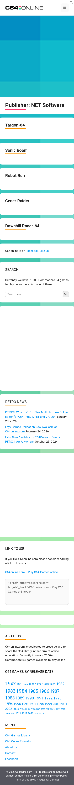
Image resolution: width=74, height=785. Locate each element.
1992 (48, 698)
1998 (40, 704)
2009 (48, 709)
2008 (43, 709)
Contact (10, 753)
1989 (19, 698)
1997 (32, 704)
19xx (10, 683)
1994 (9, 704)
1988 (10, 697)
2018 (7, 713)
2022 (24, 713)
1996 (25, 704)
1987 (55, 691)
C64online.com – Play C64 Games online (31, 572)
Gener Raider (17, 200)
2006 (33, 709)
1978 (31, 684)
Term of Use (22, 779)
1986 (44, 691)
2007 (38, 709)
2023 (30, 713)
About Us (11, 747)
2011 (58, 709)
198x (20, 684)
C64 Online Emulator (18, 741)
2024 (36, 713)
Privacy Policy (59, 775)
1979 (38, 684)
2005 (27, 709)
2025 (41, 713)
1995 (17, 704)
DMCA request (39, 779)
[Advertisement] (37, 56)
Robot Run (15, 175)
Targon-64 (15, 125)
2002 (8, 709)
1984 (21, 691)
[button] (71, 3)
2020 (13, 714)
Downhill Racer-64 (22, 225)
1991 (39, 698)
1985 (33, 691)
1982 (60, 684)
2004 (22, 709)
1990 (29, 698)
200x (25, 684)
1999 (48, 704)
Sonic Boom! (17, 150)
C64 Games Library (17, 735)
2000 (56, 704)
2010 (53, 709)
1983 (10, 691)
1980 (45, 684)
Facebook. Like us (37, 251)
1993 (57, 698)
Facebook (11, 759)
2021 (18, 713)
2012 (63, 709)
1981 (52, 684)
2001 (63, 704)
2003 (16, 709)
